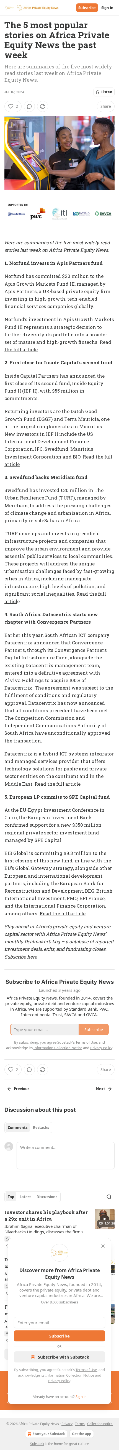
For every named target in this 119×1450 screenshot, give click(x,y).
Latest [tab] (25, 1196)
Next (100, 1088)
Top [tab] (11, 1196)
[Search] (109, 1196)
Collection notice (100, 1423)
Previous (21, 1088)
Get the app (81, 1433)
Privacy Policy (59, 1380)
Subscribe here (20, 957)
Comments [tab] (17, 1127)
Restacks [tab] (41, 1127)
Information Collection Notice (69, 1375)
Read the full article (58, 784)
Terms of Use (86, 1369)
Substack (37, 1443)
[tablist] (28, 1127)
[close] (103, 1246)
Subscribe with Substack (63, 1357)
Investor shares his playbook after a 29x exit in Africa (46, 1215)
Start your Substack (49, 1433)
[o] (104, 1219)
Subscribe (87, 7)
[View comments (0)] (29, 106)
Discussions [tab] (47, 1196)
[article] (59, 1229)
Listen (106, 91)
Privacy (67, 1423)
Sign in (107, 7)
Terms (80, 1423)
